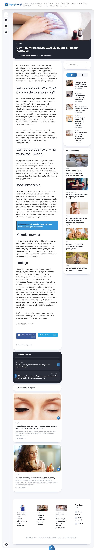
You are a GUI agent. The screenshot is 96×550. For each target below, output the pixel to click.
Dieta (40, 3)
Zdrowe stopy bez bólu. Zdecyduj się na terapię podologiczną (74, 246)
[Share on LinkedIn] (6, 31)
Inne (57, 3)
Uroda (46, 6)
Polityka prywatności (79, 519)
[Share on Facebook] (6, 20)
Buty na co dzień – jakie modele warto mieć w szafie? (81, 108)
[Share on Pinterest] (6, 26)
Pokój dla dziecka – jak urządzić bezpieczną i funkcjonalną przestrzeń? (81, 136)
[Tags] (82, 75)
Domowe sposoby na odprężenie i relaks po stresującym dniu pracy (74, 173)
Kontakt (80, 523)
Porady (79, 3)
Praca (85, 3)
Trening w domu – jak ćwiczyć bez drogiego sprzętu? (81, 84)
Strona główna (78, 513)
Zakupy (52, 6)
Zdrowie (59, 6)
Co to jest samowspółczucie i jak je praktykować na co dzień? (76, 196)
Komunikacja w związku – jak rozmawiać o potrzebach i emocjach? (80, 121)
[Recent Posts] (71, 75)
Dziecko (51, 3)
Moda (73, 3)
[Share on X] (6, 14)
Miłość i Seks (65, 3)
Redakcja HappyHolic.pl (28, 55)
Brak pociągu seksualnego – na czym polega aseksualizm (61, 523)
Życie (65, 6)
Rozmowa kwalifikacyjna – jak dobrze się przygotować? (80, 96)
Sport (40, 6)
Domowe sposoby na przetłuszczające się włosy (35, 478)
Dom (45, 3)
